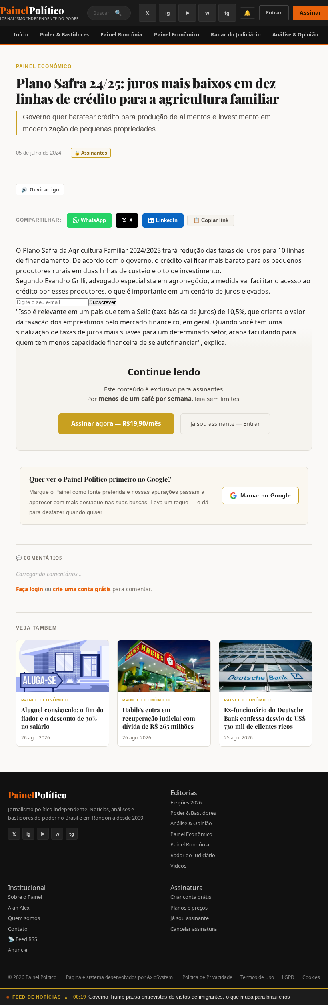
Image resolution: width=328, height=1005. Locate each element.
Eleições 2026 (186, 802)
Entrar (274, 12)
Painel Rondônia (121, 34)
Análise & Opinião (295, 34)
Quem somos (24, 918)
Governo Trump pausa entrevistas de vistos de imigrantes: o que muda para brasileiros (189, 997)
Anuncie (17, 949)
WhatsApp (93, 220)
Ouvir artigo (40, 189)
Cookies (311, 977)
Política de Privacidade (207, 977)
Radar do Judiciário (236, 34)
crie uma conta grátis (82, 589)
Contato (18, 928)
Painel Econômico (176, 34)
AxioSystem (160, 977)
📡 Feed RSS (22, 939)
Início (21, 34)
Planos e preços (189, 907)
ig (167, 13)
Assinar (310, 12)
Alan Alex (19, 907)
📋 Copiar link (210, 220)
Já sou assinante (189, 918)
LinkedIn (167, 220)
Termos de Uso (257, 977)
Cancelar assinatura (193, 928)
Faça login (29, 589)
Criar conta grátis (190, 896)
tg (227, 13)
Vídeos (178, 865)
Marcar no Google (265, 496)
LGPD (288, 977)
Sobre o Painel (25, 896)
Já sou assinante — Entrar (225, 423)
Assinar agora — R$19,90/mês (116, 423)
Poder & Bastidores (64, 34)
